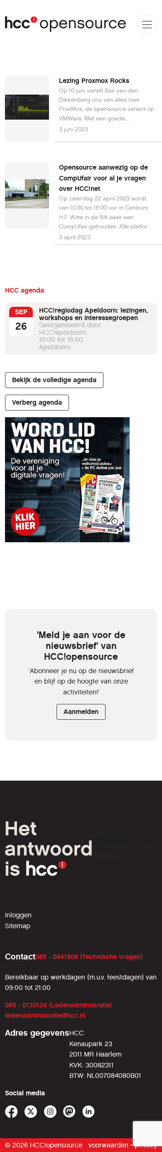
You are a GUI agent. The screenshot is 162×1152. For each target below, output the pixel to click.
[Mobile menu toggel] (147, 25)
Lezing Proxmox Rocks (94, 81)
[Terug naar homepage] (66, 24)
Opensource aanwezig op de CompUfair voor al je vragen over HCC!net (103, 178)
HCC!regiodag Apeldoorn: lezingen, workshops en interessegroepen (93, 314)
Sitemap (17, 926)
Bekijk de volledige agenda (54, 380)
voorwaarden (108, 1145)
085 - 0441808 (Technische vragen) (88, 957)
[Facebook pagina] (11, 1111)
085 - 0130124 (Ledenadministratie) (58, 1005)
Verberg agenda (37, 402)
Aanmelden (81, 712)
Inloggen (18, 915)
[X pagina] (31, 1111)
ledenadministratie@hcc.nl (45, 1015)
